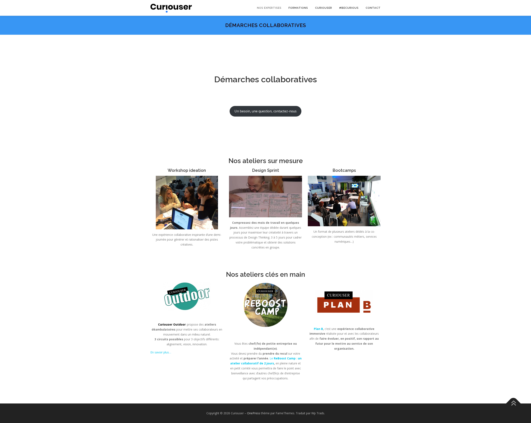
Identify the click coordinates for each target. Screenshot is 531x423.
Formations (298, 7)
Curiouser (323, 7)
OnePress (253, 413)
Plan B (318, 329)
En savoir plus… (160, 352)
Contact (373, 7)
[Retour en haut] (513, 403)
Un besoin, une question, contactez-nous (265, 111)
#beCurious (349, 7)
